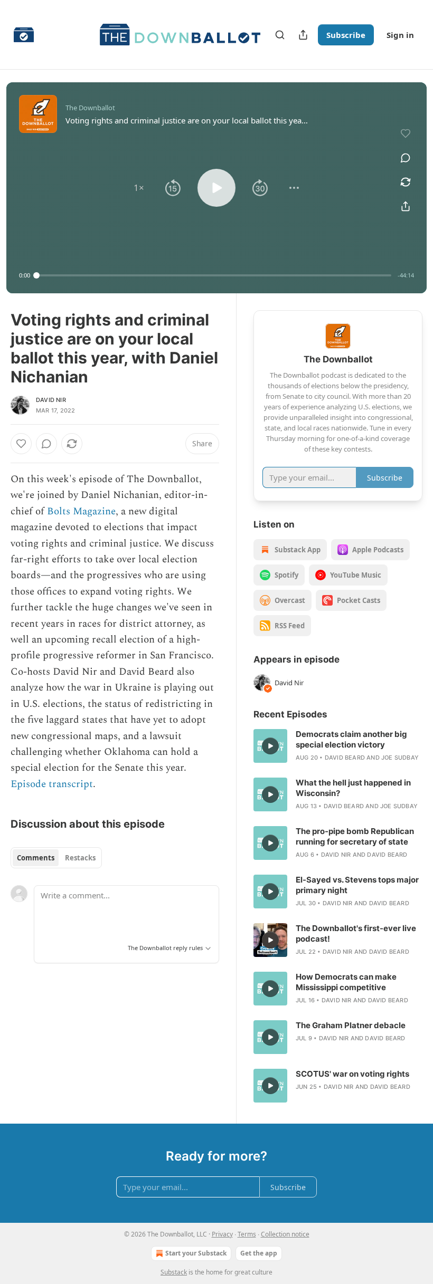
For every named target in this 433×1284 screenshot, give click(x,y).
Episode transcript (52, 784)
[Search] (279, 34)
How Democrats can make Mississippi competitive (346, 982)
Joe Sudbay (400, 757)
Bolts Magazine (81, 511)
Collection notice (285, 1234)
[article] (338, 746)
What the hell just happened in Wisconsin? (353, 788)
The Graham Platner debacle (351, 1025)
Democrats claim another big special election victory (351, 739)
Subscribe (345, 35)
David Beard (345, 757)
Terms (247, 1234)
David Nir (51, 400)
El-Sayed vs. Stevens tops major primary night (357, 885)
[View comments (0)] (405, 158)
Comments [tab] (35, 858)
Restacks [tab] (80, 858)
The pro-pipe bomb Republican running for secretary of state (355, 836)
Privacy (222, 1234)
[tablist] (56, 857)
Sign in (400, 35)
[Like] (21, 443)
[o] (270, 745)
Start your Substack (196, 1253)
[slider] (213, 275)
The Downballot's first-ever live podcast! (356, 933)
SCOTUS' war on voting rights (352, 1074)
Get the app (258, 1253)
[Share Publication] (303, 34)
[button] (139, 187)
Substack (174, 1272)
